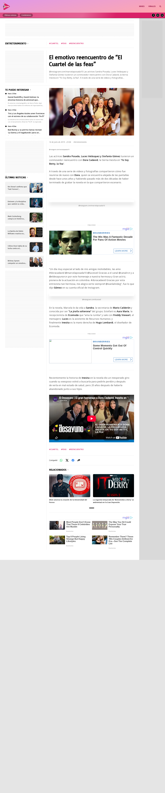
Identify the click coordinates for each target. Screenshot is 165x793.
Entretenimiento (15, 43)
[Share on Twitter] (67, 460)
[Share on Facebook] (73, 460)
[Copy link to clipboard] (79, 460)
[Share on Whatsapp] (61, 460)
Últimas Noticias (15, 177)
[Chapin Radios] (6, 6)
